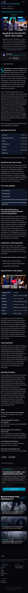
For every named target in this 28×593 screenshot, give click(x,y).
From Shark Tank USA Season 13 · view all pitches (12, 11)
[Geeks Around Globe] (3, 556)
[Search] (23, 2)
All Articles (3, 567)
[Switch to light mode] (26, 2)
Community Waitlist (19, 567)
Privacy (11, 589)
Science (2, 570)
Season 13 (23, 257)
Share (5, 457)
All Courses (3, 580)
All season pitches (23, 497)
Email (4, 482)
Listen (16, 58)
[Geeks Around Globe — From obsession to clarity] (4, 2)
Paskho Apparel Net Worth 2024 (11, 261)
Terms (15, 589)
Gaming (2, 572)
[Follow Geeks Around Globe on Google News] (10, 58)
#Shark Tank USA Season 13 (7, 463)
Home (2, 568)
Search (2, 575)
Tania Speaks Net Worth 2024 (10, 266)
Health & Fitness (4, 573)
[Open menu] (2, 2)
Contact (19, 589)
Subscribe (15, 489)
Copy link (13, 457)
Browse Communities (19, 566)
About (8, 589)
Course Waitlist (4, 582)
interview (22, 224)
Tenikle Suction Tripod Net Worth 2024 (13, 263)
